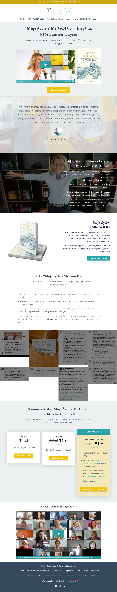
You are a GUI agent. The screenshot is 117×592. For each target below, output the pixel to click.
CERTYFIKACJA (85, 19)
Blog (67, 19)
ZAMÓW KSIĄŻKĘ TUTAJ (98, 262)
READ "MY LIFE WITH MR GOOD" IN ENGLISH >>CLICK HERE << (58, 2)
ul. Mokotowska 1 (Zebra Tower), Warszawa (44, 575)
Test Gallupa (52, 19)
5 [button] (61, 147)
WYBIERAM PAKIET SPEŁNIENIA (93, 493)
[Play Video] (18, 81)
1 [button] (50, 147)
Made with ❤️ (73, 585)
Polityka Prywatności (91, 575)
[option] (58, 123)
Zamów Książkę (58, 90)
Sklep (61, 19)
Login (95, 19)
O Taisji (23, 19)
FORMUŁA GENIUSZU (36, 19)
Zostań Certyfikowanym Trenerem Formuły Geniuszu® (65, 580)
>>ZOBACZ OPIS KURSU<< (94, 480)
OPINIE (92, 580)
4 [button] (58, 147)
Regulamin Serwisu (72, 575)
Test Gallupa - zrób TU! (31, 580)
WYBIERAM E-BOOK (23, 460)
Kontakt (74, 19)
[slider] (43, 81)
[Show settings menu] (69, 81)
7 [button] (66, 147)
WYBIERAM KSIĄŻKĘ (58, 462)
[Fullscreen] (73, 81)
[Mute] (65, 81)
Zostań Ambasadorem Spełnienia (51, 585)
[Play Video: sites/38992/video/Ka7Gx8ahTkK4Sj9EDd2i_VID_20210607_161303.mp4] (58, 537)
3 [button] (55, 147)
